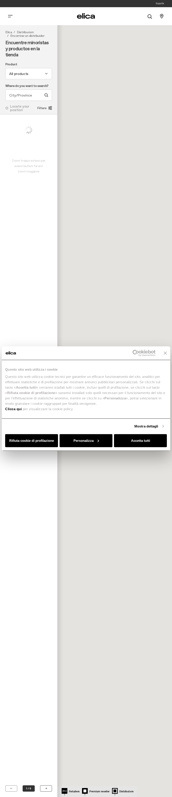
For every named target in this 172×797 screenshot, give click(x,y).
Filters (42, 108)
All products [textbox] (18, 73)
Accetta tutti (140, 440)
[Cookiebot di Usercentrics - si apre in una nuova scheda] (135, 353)
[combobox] (28, 73)
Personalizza (83, 440)
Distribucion (25, 32)
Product (11, 64)
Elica (8, 32)
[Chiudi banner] (165, 353)
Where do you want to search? (26, 86)
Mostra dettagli (146, 426)
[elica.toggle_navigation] (10, 16)
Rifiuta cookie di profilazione (31, 440)
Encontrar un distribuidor (27, 36)
